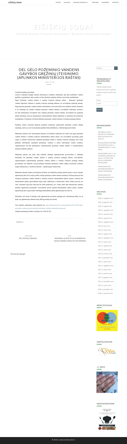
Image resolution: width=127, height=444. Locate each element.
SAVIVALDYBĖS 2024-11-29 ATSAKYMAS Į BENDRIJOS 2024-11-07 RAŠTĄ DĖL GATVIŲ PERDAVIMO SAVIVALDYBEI (107, 158)
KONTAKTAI (115, 2)
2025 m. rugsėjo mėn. (105, 206)
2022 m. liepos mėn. (104, 250)
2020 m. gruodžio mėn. (105, 289)
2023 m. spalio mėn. (104, 230)
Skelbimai (19, 222)
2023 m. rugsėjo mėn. (105, 234)
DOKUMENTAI (105, 2)
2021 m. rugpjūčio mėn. (106, 266)
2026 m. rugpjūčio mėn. (106, 198)
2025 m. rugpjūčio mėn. (106, 210)
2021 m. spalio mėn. (104, 262)
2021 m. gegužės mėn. (105, 277)
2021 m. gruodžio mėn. (105, 258)
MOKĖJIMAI (95, 2)
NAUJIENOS (67, 2)
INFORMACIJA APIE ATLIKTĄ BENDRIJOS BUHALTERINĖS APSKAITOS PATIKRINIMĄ (70, 238)
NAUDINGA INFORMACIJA (80, 2)
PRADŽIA (58, 2)
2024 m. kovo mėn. (104, 226)
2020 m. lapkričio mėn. (105, 293)
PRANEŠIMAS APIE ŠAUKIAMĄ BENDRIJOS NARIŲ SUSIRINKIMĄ (106, 169)
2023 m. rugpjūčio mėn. (106, 238)
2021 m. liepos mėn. (104, 270)
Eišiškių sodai (15, 2)
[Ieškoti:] (107, 68)
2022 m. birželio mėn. (105, 254)
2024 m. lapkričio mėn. (105, 214)
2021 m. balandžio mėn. (106, 281)
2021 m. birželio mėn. (105, 273)
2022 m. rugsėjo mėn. (105, 246)
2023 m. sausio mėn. (104, 242)
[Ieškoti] (116, 68)
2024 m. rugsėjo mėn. (105, 218)
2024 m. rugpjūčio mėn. (106, 222)
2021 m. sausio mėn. (104, 285)
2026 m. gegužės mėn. (105, 202)
